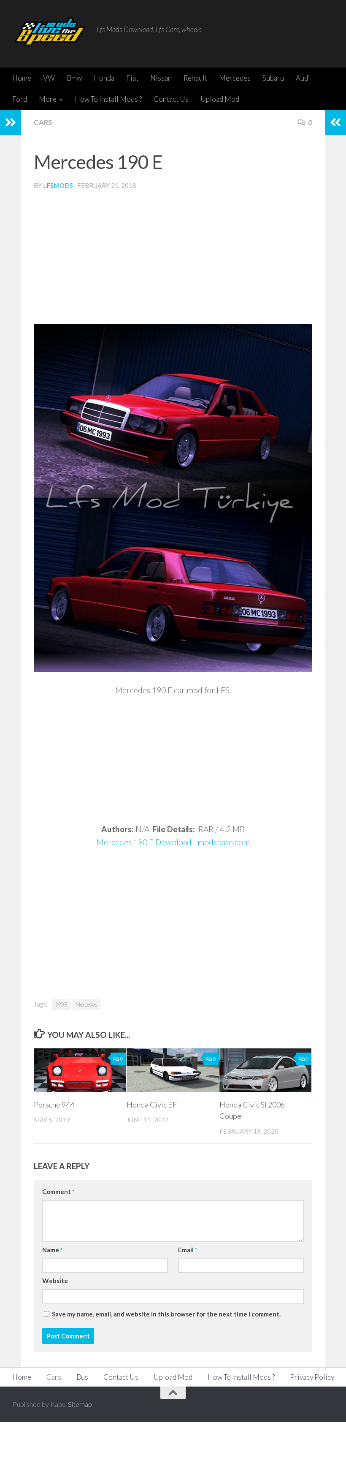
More (48, 99)
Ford (19, 99)
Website (55, 1280)
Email (187, 1250)
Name (52, 1250)
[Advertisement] (173, 260)
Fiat (132, 77)
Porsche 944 (54, 1104)
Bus (82, 1377)
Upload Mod (219, 99)
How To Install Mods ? (108, 99)
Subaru (273, 77)
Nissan (161, 77)
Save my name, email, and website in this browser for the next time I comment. (166, 1314)
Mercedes (235, 77)
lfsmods (58, 185)
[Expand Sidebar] (10, 122)
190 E (61, 1004)
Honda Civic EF (152, 1104)
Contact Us (171, 99)
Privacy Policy (312, 1377)
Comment (58, 1191)
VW (49, 77)
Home (21, 77)
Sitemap (80, 1404)
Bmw (74, 77)
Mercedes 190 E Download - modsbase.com (173, 842)
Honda (104, 77)
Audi (303, 77)
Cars (43, 122)
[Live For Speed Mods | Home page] (50, 34)
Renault (195, 77)
